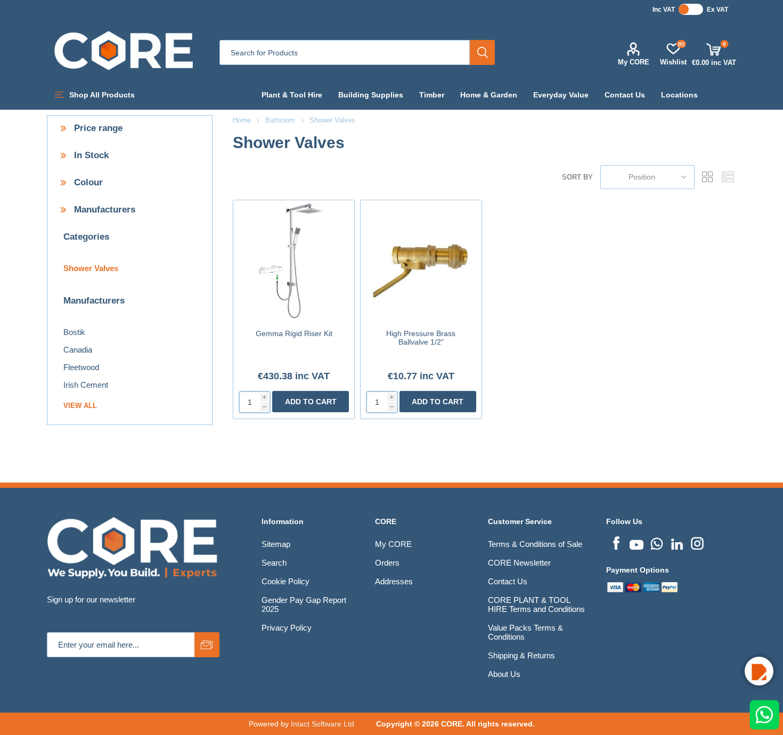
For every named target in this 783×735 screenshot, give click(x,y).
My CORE (633, 62)
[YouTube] (636, 542)
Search (482, 52)
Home (242, 120)
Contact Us (507, 581)
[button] (759, 671)
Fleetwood (81, 367)
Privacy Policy (287, 627)
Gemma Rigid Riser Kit (294, 333)
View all (80, 406)
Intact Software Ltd (322, 724)
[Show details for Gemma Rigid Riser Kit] (293, 260)
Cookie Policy (285, 581)
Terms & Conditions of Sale (535, 544)
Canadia (77, 349)
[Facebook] (616, 542)
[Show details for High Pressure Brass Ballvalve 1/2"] (421, 260)
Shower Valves (90, 268)
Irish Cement (85, 384)
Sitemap (276, 544)
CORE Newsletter (519, 562)
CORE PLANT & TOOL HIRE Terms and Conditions (536, 604)
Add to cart (311, 401)
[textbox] (344, 52)
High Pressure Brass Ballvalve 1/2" (420, 337)
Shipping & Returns (521, 655)
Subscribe (206, 644)
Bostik (74, 332)
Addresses (394, 581)
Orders (387, 562)
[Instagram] (697, 542)
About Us (504, 674)
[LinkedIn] (677, 542)
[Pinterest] (656, 542)
